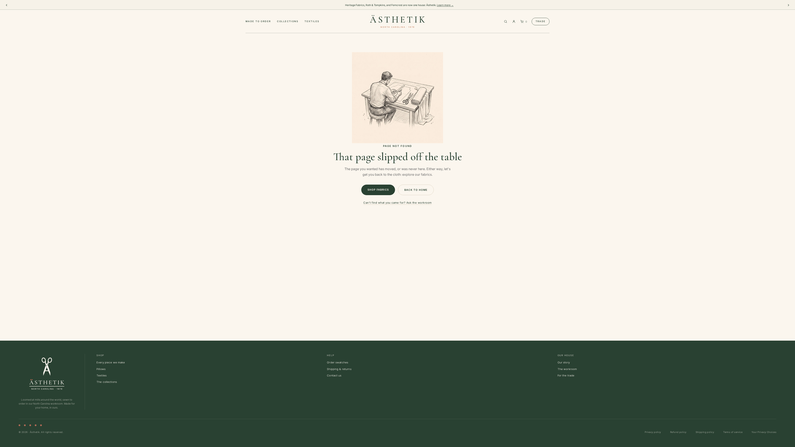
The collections (106, 381)
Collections (287, 21)
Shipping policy (705, 432)
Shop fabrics (378, 189)
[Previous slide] (6, 5)
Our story (564, 362)
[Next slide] (788, 5)
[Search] (505, 21)
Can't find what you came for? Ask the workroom (397, 202)
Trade (541, 21)
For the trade (566, 375)
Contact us (334, 375)
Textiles (312, 21)
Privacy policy (653, 432)
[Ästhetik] (47, 373)
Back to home (415, 189)
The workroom (567, 369)
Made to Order (258, 21)
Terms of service (732, 432)
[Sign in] (514, 21)
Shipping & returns (339, 369)
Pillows (101, 369)
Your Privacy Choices (764, 432)
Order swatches (337, 362)
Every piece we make (110, 362)
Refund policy (678, 432)
